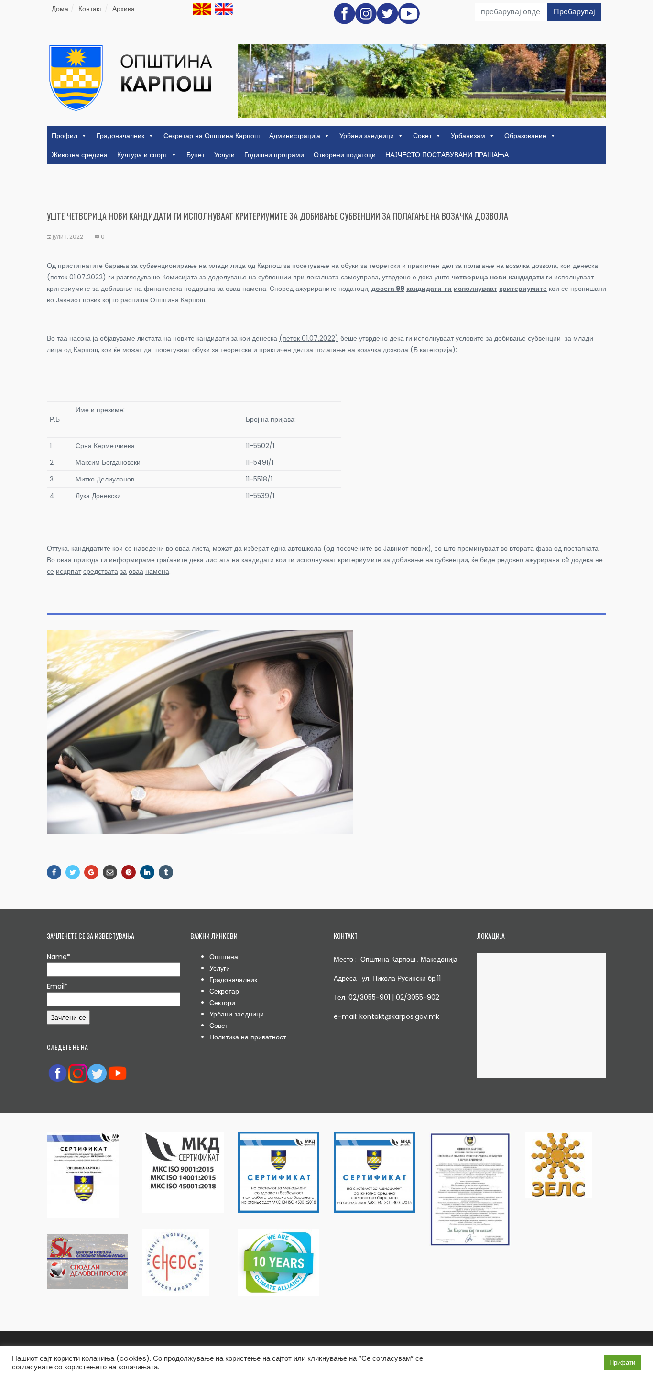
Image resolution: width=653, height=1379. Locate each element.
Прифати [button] (622, 1362)
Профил (64, 135)
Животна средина (80, 155)
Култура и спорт (142, 155)
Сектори (222, 1002)
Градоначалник (120, 135)
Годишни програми (274, 155)
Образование (525, 135)
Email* (57, 986)
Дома (60, 8)
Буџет (195, 155)
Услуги (224, 155)
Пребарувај (574, 11)
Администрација (294, 135)
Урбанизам (468, 135)
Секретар (224, 991)
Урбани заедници (366, 135)
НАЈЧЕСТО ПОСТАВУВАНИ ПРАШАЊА (447, 155)
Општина (223, 957)
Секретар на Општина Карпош (211, 135)
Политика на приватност (247, 1037)
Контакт (90, 8)
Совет (422, 135)
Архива (123, 8)
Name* (58, 957)
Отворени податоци (345, 155)
